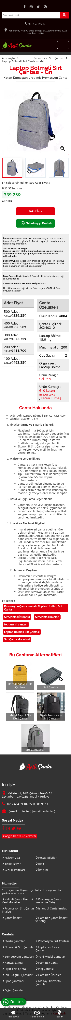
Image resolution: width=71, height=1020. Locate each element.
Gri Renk (45, 379)
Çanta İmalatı (13, 918)
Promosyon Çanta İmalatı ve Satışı (48, 900)
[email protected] (20, 811)
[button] (63, 45)
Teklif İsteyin (13, 864)
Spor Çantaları (14, 981)
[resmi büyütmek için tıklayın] (35, 121)
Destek (18, 1001)
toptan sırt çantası (15, 624)
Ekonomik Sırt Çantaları (20, 947)
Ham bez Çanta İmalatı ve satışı (52, 919)
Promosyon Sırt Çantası (53, 941)
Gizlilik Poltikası (15, 870)
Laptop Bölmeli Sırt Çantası (22, 632)
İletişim (43, 870)
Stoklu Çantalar (15, 941)
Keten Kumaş (51, 398)
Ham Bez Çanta (48, 963)
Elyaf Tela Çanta (15, 969)
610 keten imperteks (47, 392)
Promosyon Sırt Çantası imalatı (18, 910)
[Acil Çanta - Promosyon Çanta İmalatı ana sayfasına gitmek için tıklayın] (17, 48)
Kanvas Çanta (14, 963)
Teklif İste (35, 211)
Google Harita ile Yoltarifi (19, 836)
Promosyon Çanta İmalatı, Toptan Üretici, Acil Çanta (33, 608)
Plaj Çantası (46, 969)
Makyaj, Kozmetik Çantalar (48, 982)
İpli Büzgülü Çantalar (19, 975)
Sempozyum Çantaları (19, 956)
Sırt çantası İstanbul (17, 617)
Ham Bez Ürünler (49, 975)
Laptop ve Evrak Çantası (47, 948)
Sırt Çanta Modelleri (17, 639)
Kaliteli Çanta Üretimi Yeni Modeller (17, 900)
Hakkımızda (12, 858)
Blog (41, 864)
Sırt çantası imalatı (47, 617)
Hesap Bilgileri (47, 858)
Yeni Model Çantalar (51, 956)
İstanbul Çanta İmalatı (52, 908)
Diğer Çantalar (14, 990)
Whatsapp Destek (39, 223)
